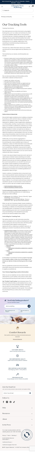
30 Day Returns (23, 369)
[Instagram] (7, 402)
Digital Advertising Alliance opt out (13, 186)
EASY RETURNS (22, 368)
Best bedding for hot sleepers (10, 311)
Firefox (8, 250)
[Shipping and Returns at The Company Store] (17, 366)
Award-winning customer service (17, 351)
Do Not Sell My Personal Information (8, 438)
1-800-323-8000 (17, 431)
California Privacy (6, 442)
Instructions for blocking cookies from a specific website (20, 248)
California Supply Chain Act (9, 444)
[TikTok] (14, 402)
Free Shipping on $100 (13, 369)
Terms (18, 3)
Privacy (4, 435)
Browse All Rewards (17, 339)
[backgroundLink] (16, 2)
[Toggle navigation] (2, 6)
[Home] (17, 6)
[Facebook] (3, 402)
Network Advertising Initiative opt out (13, 187)
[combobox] (17, 10)
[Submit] (29, 306)
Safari (7, 255)
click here (23, 160)
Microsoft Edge (10, 245)
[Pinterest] (10, 402)
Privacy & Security (6, 16)
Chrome (8, 246)
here (31, 257)
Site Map (14, 435)
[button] (29, 6)
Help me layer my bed (25, 311)
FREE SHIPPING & (13, 368)
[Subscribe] (30, 393)
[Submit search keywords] (3, 10)
